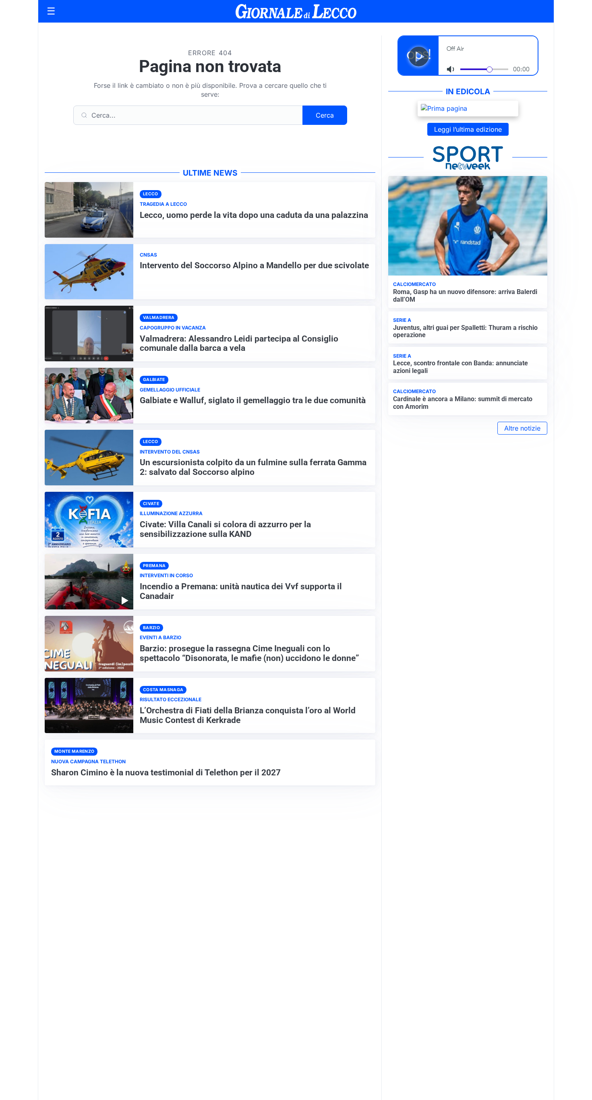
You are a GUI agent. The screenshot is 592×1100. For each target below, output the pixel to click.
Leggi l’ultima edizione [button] (468, 129)
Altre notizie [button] (522, 428)
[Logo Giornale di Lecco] (296, 11)
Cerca (325, 115)
